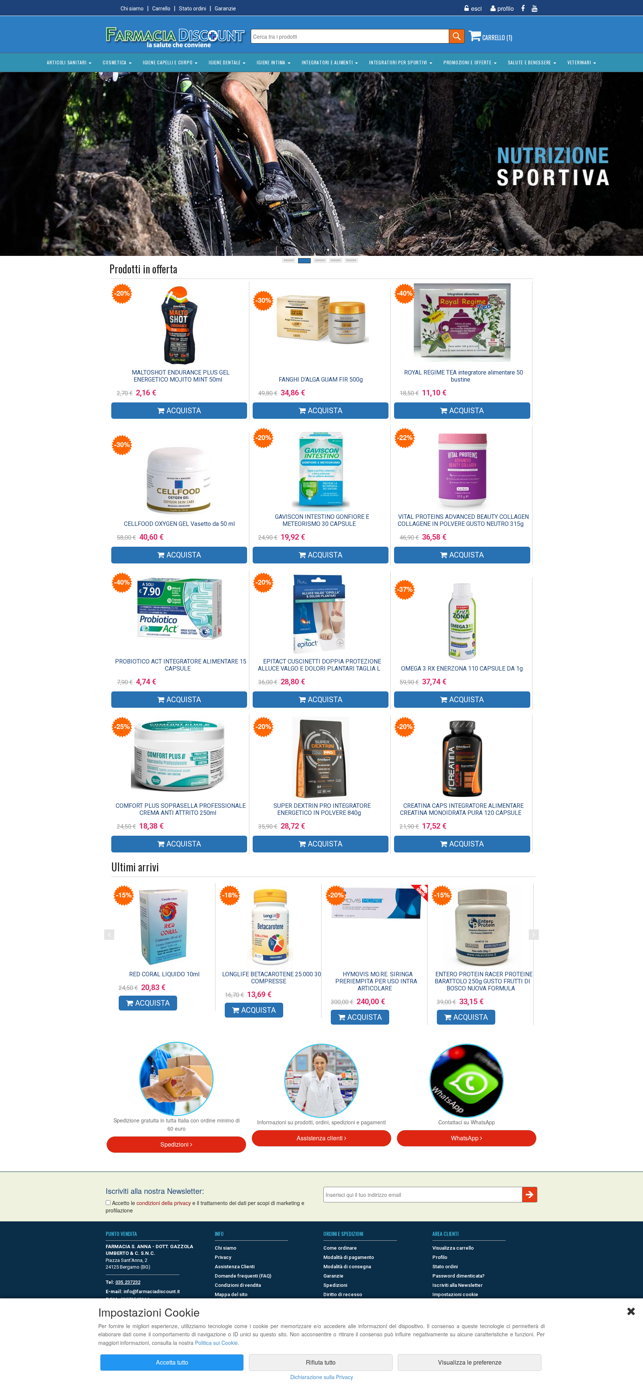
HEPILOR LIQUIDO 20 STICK (482, 974)
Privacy (223, 1257)
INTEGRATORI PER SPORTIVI (399, 62)
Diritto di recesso (342, 1294)
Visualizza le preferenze (470, 1362)
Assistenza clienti (320, 1138)
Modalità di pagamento (348, 1257)
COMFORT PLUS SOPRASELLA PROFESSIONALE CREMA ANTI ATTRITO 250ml (181, 809)
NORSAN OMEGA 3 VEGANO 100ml (270, 974)
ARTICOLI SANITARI (67, 62)
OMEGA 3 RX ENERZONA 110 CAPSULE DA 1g (462, 668)
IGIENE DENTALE (225, 62)
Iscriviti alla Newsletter (457, 1285)
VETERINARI (579, 62)
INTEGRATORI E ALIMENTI (328, 62)
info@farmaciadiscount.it (152, 1291)
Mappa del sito (231, 1294)
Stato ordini (192, 9)
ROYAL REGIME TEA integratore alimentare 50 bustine (463, 376)
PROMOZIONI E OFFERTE (468, 62)
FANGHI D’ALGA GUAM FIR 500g (321, 379)
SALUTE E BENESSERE (530, 62)
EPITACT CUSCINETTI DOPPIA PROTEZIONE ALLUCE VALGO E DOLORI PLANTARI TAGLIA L (319, 665)
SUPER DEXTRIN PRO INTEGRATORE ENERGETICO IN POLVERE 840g (322, 809)
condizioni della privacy (164, 1203)
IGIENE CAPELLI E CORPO (168, 62)
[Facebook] (520, 8)
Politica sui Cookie (216, 1342)
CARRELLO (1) (496, 37)
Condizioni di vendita (238, 1285)
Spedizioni (175, 1144)
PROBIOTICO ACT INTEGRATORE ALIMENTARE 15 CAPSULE (180, 665)
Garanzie (225, 9)
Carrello (161, 9)
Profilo (439, 1257)
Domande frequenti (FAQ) (243, 1276)
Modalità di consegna (347, 1266)
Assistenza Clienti (235, 1266)
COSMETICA (115, 62)
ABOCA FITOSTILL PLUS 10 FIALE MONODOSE (378, 978)
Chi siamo (132, 9)
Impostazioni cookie (455, 1294)
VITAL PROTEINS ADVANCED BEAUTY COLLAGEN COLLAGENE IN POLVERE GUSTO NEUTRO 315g (463, 520)
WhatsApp (465, 1138)
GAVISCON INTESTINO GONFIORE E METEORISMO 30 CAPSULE (322, 520)
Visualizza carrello (453, 1248)
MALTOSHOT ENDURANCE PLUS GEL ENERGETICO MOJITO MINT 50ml (181, 376)
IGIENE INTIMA (272, 62)
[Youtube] (531, 8)
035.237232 (127, 1282)
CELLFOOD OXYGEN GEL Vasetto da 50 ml (179, 523)
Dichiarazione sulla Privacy (321, 1377)
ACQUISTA (151, 1017)
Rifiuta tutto (321, 1362)
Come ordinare (340, 1248)
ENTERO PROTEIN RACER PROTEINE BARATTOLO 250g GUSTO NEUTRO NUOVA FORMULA (165, 981)
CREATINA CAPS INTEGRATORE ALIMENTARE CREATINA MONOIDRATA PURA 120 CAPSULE (462, 809)
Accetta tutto (172, 1362)
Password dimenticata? (458, 1276)
